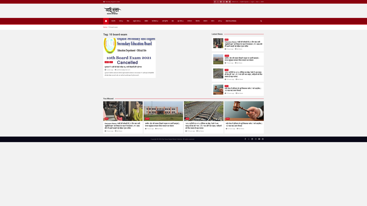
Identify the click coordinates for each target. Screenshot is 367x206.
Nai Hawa (239, 49)
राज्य (120, 21)
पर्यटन (212, 21)
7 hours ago (229, 63)
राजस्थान (227, 55)
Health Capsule (244, 1)
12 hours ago (230, 93)
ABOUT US (235, 1)
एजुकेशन (106, 62)
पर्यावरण (205, 21)
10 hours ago (230, 79)
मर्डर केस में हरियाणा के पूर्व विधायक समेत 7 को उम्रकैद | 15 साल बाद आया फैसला (243, 89)
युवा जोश (180, 21)
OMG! (262, 1)
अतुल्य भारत (136, 21)
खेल (173, 21)
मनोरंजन (189, 21)
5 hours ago (229, 49)
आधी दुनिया (165, 21)
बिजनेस (198, 21)
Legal (252, 1)
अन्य (219, 21)
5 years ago (109, 70)
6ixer (257, 1)
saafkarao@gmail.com (123, 70)
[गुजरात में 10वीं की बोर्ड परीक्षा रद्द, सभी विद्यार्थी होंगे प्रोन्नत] (129, 51)
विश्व (128, 21)
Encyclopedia (231, 21)
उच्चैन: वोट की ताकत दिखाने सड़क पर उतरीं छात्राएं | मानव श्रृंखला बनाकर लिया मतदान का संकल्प (242, 59)
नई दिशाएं (154, 21)
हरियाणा (226, 39)
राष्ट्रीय (113, 21)
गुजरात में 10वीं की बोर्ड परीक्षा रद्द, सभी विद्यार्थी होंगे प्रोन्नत (123, 67)
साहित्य (146, 21)
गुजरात (111, 62)
